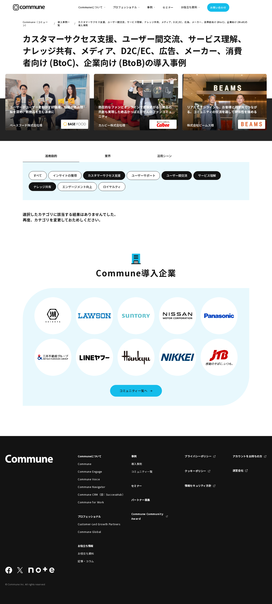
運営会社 (238, 470)
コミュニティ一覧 (142, 471)
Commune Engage (90, 471)
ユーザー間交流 (176, 175)
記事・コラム (86, 561)
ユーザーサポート (143, 175)
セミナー (168, 7)
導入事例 (136, 464)
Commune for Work (91, 502)
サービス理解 (207, 175)
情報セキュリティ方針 (198, 486)
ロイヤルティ (112, 187)
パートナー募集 (140, 500)
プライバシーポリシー (198, 456)
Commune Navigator (91, 487)
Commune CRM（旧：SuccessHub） (96, 494)
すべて (37, 175)
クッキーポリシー (195, 471)
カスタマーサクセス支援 (104, 175)
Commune (84, 464)
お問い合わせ (218, 7)
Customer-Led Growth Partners (96, 524)
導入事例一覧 (64, 23)
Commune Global (89, 532)
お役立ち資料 (86, 553)
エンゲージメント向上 (77, 187)
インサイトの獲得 (65, 175)
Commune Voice (89, 479)
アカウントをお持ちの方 (247, 456)
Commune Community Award (147, 516)
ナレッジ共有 (42, 187)
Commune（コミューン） (35, 23)
